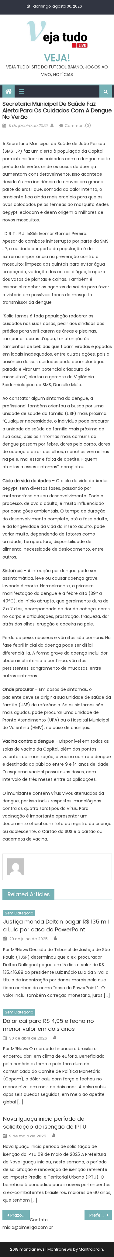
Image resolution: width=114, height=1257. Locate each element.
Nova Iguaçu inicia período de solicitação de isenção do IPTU (44, 1122)
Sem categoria (19, 913)
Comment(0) (78, 125)
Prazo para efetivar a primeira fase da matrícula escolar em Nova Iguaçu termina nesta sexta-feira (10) (20, 1215)
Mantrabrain (91, 1249)
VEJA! (57, 58)
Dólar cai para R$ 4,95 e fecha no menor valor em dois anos (48, 1025)
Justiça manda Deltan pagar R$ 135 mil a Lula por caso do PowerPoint (56, 925)
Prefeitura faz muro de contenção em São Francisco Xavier (100, 1215)
